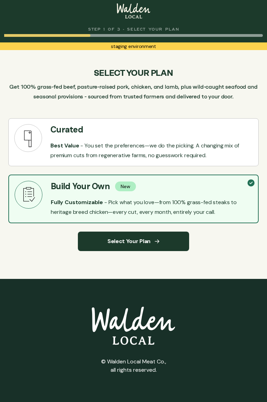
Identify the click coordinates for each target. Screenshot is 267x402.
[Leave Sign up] (134, 10)
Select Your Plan (129, 241)
